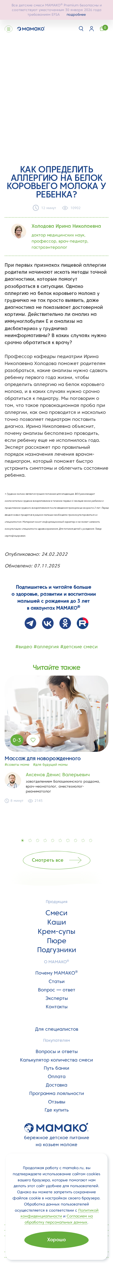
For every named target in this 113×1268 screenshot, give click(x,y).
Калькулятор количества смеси (56, 1060)
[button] (22, 840)
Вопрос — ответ (56, 990)
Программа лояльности (56, 1093)
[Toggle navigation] (8, 28)
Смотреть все (47, 860)
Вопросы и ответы (57, 1051)
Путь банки (56, 1068)
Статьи (57, 981)
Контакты (57, 1006)
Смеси (56, 913)
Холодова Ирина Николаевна (66, 226)
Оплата (56, 1076)
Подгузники (56, 949)
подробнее (76, 14)
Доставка (56, 1085)
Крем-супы (56, 931)
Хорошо (56, 1239)
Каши (56, 922)
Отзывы (56, 1102)
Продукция (57, 901)
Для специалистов (56, 1029)
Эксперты (56, 998)
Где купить (57, 1110)
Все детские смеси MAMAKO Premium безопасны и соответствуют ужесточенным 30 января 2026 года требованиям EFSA (57, 10)
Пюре (56, 940)
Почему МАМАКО (56, 973)
